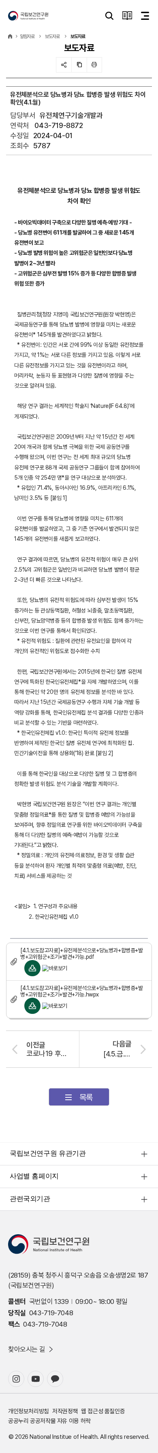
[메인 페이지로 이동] (28, 16)
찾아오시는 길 (26, 1349)
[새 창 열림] (16, 1379)
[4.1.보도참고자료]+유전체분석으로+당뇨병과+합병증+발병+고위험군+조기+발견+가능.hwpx (81, 991)
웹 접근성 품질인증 (103, 1411)
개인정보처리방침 (28, 1411)
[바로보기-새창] (54, 967)
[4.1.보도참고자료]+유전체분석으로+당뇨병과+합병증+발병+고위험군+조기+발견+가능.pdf (81, 953)
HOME (10, 36)
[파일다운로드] (32, 968)
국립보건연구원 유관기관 (47, 1153)
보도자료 (52, 36)
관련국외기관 (30, 1199)
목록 (86, 1097)
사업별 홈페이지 (34, 1176)
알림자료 (27, 36)
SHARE (63, 65)
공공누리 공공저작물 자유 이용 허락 (49, 1421)
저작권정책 (65, 1411)
